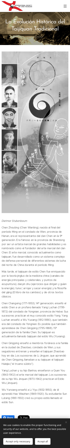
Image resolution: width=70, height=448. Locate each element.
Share (10, 417)
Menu (65, 6)
